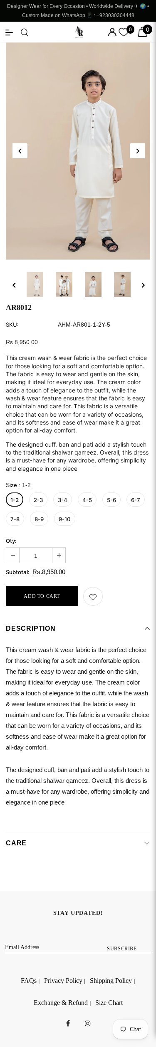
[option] (78, 151)
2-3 (38, 500)
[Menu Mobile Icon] (9, 32)
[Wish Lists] (93, 596)
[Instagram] (87, 1022)
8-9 (39, 519)
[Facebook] (68, 1022)
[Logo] (79, 32)
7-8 (15, 519)
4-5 (87, 500)
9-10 (65, 519)
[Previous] (19, 150)
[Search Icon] (24, 32)
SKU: (12, 325)
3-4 (62, 500)
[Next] (137, 150)
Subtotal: (18, 572)
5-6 (111, 500)
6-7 (135, 500)
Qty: (11, 541)
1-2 (14, 500)
